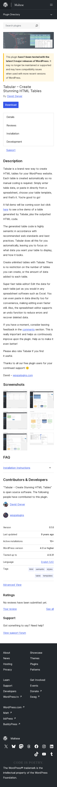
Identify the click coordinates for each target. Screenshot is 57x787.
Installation (12, 133)
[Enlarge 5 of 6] (49, 415)
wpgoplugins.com (23, 375)
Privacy (7, 669)
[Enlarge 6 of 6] (49, 436)
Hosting (7, 664)
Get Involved (37, 679)
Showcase (36, 652)
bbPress (9, 718)
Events (34, 685)
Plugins (34, 664)
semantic (40, 569)
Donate (36, 691)
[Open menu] (52, 5)
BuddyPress (11, 724)
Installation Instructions (16, 467)
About (6, 652)
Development (14, 141)
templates (48, 576)
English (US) (47, 562)
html (31, 569)
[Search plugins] (37, 25)
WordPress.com (14, 707)
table (38, 576)
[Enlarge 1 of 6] (23, 394)
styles (50, 569)
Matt (7, 712)
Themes (34, 658)
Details (10, 117)
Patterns (35, 669)
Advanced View (12, 584)
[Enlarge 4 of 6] (49, 394)
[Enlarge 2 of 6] (23, 415)
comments (28, 329)
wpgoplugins (17, 515)
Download (10, 104)
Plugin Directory (11, 14)
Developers (9, 691)
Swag (35, 696)
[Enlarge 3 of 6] (23, 436)
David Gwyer (14, 96)
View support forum (14, 632)
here (5, 209)
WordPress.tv (12, 696)
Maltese (15, 738)
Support (11, 150)
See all (50, 609)
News (6, 658)
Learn (6, 679)
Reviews (11, 125)
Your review (10, 609)
